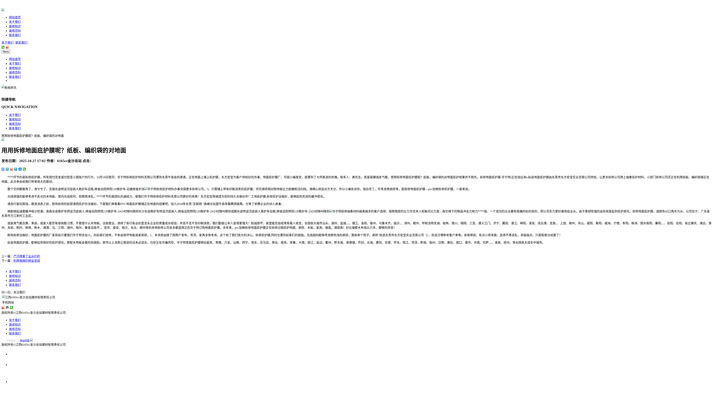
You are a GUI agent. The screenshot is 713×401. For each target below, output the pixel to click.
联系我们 (15, 35)
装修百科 (15, 30)
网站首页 (15, 17)
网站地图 (25, 340)
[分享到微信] (3, 47)
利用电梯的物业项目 (26, 260)
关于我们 (15, 21)
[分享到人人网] (20, 169)
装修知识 (15, 26)
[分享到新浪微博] (7, 47)
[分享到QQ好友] (7, 307)
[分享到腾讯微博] (15, 169)
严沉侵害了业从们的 (26, 256)
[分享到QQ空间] (7, 169)
